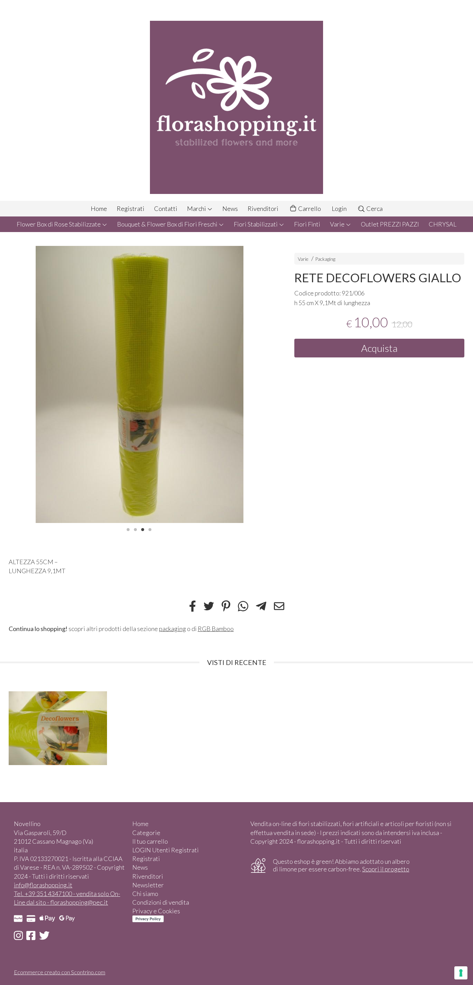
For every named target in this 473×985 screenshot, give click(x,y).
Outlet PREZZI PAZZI (390, 224)
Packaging (325, 259)
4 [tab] (150, 528)
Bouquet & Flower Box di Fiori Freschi (167, 224)
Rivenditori (263, 208)
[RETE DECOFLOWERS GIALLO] (139, 384)
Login (339, 208)
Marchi (197, 208)
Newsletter (148, 885)
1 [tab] (128, 528)
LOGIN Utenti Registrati (165, 850)
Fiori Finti (307, 224)
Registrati (130, 208)
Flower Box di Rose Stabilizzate (59, 224)
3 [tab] (142, 528)
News (230, 208)
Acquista (379, 348)
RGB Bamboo (216, 628)
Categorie (146, 832)
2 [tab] (135, 528)
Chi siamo (145, 893)
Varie (338, 224)
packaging (172, 628)
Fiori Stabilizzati (256, 224)
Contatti (165, 208)
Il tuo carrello (150, 841)
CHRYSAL (442, 224)
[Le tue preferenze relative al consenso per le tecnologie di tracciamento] (460, 972)
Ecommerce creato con (59, 972)
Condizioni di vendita (160, 902)
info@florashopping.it (43, 885)
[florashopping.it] (236, 100)
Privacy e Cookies (156, 911)
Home (99, 208)
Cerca (374, 208)
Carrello (309, 208)
